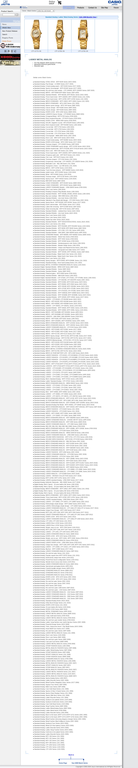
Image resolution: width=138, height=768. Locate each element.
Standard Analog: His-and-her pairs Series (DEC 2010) (52, 581)
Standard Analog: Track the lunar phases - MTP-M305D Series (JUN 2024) (58, 170)
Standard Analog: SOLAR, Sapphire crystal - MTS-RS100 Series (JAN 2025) (59, 123)
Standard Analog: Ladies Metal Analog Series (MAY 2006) (52, 708)
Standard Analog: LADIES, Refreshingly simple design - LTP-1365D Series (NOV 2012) (62, 506)
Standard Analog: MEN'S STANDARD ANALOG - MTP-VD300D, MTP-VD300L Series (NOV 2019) (66, 402)
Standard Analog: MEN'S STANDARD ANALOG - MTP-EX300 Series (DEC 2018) (60, 443)
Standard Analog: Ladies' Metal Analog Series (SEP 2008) (52, 650)
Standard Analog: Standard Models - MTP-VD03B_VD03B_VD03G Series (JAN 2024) (62, 194)
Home (24, 11)
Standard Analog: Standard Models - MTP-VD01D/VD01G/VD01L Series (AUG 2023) (61, 222)
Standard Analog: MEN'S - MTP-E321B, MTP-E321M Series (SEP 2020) (57, 342)
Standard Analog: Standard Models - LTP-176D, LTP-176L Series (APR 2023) (59, 230)
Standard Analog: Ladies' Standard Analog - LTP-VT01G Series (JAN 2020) (58, 381)
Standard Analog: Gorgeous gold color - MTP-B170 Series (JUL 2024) (57, 155)
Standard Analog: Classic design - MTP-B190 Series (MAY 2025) (55, 110)
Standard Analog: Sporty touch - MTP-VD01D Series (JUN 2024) (55, 178)
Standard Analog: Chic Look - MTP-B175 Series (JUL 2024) (53, 157)
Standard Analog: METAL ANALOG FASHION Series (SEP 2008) (55, 648)
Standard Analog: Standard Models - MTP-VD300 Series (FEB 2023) (56, 241)
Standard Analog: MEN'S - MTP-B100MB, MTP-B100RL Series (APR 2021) (58, 314)
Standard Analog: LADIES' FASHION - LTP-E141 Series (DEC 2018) (56, 456)
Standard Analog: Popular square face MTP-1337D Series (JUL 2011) (57, 555)
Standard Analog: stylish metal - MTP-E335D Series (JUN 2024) (55, 172)
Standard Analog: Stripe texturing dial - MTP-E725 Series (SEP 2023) (56, 209)
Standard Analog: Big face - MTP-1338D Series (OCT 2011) (53, 549)
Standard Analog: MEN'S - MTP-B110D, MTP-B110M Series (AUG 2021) (57, 301)
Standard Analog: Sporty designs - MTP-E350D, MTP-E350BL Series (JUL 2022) (60, 260)
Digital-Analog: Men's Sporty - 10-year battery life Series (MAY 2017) (56, 486)
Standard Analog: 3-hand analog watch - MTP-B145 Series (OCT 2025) (57, 86)
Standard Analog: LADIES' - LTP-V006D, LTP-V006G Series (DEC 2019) (57, 394)
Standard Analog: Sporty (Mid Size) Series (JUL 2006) (51, 695)
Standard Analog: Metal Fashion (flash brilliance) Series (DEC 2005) (56, 721)
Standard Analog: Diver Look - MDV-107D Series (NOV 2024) (54, 138)
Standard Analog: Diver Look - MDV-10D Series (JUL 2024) (53, 151)
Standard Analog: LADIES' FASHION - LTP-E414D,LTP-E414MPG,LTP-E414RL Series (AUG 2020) (66, 359)
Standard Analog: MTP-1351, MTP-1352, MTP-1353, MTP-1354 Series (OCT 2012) (61, 512)
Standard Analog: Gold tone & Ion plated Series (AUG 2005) (53, 732)
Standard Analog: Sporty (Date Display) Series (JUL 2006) (53, 693)
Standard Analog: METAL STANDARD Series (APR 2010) (52, 611)
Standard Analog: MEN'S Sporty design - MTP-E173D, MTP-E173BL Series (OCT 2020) (63, 336)
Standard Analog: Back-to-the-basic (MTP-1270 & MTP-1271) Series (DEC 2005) (60, 715)
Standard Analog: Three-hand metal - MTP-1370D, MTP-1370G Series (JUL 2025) (61, 99)
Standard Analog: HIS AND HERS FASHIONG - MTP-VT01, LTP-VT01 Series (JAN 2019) (63, 437)
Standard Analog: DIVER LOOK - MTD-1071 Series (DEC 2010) (55, 579)
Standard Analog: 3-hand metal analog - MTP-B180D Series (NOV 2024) (57, 140)
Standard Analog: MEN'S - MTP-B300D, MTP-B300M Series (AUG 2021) (58, 303)
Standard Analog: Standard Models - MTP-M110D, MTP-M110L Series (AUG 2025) (61, 95)
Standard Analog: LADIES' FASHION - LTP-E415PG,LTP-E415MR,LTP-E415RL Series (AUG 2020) (66, 361)
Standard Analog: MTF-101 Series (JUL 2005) (49, 738)
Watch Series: (32, 11)
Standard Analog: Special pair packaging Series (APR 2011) (53, 566)
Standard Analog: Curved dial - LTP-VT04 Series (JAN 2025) (54, 133)
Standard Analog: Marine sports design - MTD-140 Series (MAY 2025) (57, 105)
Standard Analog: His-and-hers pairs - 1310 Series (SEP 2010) (54, 590)
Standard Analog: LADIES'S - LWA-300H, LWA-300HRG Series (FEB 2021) (58, 316)
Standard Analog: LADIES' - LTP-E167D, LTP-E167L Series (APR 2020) (57, 372)
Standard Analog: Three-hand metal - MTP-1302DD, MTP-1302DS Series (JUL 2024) (62, 153)
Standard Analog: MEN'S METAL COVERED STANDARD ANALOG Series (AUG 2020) (62, 349)
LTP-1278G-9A (60, 51)
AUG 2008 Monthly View (87, 17)
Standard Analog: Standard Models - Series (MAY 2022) (52, 269)
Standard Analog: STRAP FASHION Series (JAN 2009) (52, 646)
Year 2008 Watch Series (80, 763)
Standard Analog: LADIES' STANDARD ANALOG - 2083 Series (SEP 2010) (58, 596)
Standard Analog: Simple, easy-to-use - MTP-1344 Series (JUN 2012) (57, 527)
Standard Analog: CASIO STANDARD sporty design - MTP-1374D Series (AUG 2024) (62, 146)
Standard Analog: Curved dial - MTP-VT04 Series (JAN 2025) (54, 129)
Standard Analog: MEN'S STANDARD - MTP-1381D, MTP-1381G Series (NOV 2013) (62, 495)
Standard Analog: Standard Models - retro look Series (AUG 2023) (55, 213)
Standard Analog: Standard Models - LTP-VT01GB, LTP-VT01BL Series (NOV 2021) (61, 290)
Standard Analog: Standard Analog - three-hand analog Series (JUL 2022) (58, 262)
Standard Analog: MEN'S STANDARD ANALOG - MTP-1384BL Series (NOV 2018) (61, 458)
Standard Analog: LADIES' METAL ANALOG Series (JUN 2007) (54, 674)
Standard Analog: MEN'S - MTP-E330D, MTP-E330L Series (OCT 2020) (57, 329)
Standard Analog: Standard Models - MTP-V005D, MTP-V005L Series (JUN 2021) (60, 310)
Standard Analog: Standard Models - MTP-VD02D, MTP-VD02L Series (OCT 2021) (61, 297)
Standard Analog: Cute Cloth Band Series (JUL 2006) (51, 689)
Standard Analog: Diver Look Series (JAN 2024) (49, 189)
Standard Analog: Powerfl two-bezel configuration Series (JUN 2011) (56, 560)
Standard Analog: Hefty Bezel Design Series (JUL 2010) (52, 603)
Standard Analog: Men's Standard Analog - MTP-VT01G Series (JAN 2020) (58, 379)
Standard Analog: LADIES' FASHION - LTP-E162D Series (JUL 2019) (56, 409)
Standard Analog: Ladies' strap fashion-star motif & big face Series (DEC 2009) (59, 622)
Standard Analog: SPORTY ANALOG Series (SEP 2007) (52, 665)
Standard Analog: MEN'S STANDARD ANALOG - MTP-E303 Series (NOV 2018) (60, 460)
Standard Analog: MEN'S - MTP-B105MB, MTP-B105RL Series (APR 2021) (58, 312)
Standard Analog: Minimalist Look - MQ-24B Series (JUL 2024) (54, 163)
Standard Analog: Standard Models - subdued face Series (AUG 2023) (57, 211)
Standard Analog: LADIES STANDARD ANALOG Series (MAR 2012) (56, 534)
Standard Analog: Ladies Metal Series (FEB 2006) (50, 710)
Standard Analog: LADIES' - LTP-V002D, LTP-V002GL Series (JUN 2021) (58, 306)
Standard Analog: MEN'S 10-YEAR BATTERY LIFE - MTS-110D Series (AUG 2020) (61, 353)
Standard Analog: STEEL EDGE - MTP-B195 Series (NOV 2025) (55, 82)
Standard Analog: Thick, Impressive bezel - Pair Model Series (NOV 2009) (58, 626)
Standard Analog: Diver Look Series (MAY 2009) (49, 637)
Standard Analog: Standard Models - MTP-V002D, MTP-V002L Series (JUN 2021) (60, 308)
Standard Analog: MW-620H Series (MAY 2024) (49, 181)
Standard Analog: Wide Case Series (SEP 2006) (49, 687)
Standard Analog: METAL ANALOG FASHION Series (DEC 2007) (55, 663)
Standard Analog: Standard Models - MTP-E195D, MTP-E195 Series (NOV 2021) (60, 282)
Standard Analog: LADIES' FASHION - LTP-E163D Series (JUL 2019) (56, 411)
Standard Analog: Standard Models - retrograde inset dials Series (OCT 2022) (59, 250)
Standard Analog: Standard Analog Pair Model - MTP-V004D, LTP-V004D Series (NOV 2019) (64, 405)
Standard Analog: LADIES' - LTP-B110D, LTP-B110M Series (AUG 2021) (57, 299)
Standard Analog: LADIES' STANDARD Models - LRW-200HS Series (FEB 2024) (60, 187)
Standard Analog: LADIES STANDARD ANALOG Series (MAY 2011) (56, 564)
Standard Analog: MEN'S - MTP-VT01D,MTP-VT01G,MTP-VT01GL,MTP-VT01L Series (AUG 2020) (66, 364)
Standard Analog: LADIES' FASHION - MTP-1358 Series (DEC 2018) (56, 452)
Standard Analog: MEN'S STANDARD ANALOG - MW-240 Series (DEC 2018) (59, 441)
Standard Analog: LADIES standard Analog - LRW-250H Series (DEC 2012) (58, 499)
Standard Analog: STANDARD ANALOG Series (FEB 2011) (53, 572)
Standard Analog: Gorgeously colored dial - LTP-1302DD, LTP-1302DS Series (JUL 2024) (63, 161)
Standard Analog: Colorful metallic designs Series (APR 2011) (54, 568)
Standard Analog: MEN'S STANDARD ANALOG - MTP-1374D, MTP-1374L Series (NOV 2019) (65, 398)
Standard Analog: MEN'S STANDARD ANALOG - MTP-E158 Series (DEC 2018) (60, 450)
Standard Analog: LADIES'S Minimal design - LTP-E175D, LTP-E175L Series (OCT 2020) (63, 340)
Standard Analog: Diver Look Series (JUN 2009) (49, 635)
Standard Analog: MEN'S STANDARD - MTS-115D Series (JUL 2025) (56, 103)
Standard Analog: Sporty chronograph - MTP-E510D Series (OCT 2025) (57, 88)
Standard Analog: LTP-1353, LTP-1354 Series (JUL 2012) (53, 521)
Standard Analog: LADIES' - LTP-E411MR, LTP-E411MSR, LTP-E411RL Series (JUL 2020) (63, 368)
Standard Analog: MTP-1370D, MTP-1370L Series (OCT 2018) (54, 478)
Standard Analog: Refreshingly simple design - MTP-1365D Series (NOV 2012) (59, 504)
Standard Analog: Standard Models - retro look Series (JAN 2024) (55, 198)
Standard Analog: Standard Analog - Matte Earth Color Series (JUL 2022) (58, 254)
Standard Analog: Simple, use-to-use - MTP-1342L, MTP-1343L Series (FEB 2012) (61, 538)
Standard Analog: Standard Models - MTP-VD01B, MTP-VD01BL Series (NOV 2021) (61, 286)
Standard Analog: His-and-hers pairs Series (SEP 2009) (52, 631)
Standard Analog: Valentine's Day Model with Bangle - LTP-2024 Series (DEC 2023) (61, 200)
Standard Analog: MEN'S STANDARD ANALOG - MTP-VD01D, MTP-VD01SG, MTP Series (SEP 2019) (67, 407)
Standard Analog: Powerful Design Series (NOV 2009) (51, 624)
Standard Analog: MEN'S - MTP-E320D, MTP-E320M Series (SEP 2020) (57, 344)
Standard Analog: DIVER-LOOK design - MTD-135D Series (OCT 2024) (57, 142)
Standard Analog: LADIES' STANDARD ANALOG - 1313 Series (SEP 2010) (58, 594)
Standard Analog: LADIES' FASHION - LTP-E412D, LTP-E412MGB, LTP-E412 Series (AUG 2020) (66, 355)
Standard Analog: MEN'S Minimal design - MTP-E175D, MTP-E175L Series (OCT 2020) (62, 338)
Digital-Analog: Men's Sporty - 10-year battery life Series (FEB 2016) (56, 491)
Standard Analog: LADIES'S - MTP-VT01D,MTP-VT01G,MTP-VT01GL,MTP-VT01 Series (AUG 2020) (67, 366)
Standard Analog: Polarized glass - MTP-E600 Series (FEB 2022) (55, 273)
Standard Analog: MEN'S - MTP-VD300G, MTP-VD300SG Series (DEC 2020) (59, 321)
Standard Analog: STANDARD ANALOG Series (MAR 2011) (53, 570)
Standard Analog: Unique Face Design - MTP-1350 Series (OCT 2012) (57, 510)
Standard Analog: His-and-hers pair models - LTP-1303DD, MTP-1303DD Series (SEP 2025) (64, 90)
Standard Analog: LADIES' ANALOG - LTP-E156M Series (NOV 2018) (57, 473)
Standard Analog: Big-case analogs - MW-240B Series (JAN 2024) (55, 196)
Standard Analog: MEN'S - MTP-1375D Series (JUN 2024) (53, 168)
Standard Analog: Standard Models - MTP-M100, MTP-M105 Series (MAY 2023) (60, 228)
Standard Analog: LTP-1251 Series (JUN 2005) (49, 747)
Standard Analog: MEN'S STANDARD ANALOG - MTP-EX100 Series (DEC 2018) (60, 445)
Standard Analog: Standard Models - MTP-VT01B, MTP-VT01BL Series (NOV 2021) (61, 288)
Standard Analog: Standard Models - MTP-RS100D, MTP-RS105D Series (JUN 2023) (62, 226)
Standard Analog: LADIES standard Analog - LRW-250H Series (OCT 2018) (58, 480)
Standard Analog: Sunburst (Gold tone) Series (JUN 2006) (53, 702)
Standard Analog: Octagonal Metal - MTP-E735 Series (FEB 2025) (55, 116)
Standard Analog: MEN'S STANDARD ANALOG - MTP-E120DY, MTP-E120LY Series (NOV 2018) (66, 463)
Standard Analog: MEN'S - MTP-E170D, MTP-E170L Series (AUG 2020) (57, 351)
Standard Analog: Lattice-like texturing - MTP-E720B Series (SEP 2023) (57, 206)
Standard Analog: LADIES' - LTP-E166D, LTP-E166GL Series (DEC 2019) (58, 389)
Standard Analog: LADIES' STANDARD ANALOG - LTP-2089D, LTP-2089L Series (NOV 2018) (65, 471)
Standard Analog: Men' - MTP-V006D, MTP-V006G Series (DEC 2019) (57, 392)
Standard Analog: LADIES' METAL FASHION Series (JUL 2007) (54, 671)
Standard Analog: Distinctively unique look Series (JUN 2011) (54, 557)
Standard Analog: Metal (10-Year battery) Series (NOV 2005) (54, 725)
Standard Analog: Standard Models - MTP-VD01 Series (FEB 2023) (56, 239)
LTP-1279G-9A (83, 51)
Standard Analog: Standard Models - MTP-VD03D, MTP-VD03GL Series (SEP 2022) (61, 252)
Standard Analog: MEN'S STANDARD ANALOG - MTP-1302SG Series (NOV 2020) (61, 325)
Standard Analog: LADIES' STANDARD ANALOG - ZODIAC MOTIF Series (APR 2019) (62, 420)
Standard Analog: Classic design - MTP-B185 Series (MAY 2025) (55, 107)
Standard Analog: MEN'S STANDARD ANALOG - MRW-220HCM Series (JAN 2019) (61, 433)
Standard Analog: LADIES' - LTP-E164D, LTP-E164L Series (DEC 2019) (57, 385)
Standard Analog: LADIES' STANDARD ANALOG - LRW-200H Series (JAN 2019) (60, 435)
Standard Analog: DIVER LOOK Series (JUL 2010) (50, 605)
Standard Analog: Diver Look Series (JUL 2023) (49, 224)
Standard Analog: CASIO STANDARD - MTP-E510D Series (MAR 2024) (57, 183)
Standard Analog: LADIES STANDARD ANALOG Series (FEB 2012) (56, 540)
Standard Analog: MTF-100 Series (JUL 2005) (49, 736)
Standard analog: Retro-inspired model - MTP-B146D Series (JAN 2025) (57, 125)
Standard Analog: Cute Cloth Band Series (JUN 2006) (51, 704)
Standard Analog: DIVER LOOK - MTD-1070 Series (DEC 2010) (55, 577)
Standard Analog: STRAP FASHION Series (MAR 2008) (52, 656)
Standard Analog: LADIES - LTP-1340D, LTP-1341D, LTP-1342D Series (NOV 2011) (61, 547)
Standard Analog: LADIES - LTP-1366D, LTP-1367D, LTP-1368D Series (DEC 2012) (61, 501)
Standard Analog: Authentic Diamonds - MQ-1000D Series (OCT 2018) (57, 482)
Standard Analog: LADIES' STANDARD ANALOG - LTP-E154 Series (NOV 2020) (60, 327)
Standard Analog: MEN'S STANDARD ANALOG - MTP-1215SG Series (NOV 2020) (61, 323)
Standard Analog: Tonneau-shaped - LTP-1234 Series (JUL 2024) (55, 159)
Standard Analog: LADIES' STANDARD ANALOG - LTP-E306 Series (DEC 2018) (60, 454)
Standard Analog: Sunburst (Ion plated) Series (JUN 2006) (53, 699)
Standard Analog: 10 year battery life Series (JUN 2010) (52, 607)
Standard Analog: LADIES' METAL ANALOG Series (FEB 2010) (54, 618)
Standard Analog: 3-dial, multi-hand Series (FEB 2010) (51, 615)
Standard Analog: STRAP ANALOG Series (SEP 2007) (52, 667)
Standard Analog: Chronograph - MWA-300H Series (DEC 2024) (55, 135)
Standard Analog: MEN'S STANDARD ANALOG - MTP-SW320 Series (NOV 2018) (61, 467)
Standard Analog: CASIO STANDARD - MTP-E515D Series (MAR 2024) (57, 185)
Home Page (63, 763)
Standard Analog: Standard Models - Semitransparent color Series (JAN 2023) (59, 243)
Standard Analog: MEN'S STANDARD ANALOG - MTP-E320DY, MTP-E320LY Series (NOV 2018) (66, 465)
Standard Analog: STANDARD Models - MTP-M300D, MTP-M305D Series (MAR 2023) (62, 234)
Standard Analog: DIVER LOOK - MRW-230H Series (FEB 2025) (55, 120)
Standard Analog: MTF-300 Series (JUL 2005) (49, 743)
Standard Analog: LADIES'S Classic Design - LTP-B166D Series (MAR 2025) (59, 114)
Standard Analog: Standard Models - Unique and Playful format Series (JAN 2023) (60, 247)
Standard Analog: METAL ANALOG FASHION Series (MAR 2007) (55, 676)
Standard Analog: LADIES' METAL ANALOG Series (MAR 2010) (55, 613)
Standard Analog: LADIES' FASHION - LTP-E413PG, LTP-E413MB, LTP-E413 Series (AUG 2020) (66, 357)
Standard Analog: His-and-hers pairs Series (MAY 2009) (52, 639)
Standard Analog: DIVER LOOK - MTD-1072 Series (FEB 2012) (55, 536)
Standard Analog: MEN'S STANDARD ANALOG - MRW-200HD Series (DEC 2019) (61, 383)
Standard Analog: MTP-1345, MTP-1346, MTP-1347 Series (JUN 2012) (57, 529)
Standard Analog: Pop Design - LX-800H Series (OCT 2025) (53, 84)
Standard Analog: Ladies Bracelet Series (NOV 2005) (51, 727)
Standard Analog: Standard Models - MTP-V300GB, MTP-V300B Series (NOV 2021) (61, 293)
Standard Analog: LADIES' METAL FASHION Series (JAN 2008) (55, 661)
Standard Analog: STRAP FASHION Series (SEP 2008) (52, 652)
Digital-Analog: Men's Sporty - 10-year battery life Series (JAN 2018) (56, 484)
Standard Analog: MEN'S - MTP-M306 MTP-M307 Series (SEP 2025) (56, 92)
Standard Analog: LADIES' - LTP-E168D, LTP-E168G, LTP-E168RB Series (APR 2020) (62, 374)
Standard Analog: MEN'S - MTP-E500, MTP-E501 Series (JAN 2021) (56, 318)
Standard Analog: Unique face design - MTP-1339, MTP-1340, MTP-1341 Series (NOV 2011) (64, 544)
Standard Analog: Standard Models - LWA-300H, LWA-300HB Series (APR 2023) (60, 232)
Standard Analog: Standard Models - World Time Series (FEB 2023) (56, 237)
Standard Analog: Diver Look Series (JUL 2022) (49, 258)
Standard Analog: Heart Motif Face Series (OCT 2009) (52, 628)
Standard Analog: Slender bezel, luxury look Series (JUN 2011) (54, 562)
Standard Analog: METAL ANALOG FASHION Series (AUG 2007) (55, 669)
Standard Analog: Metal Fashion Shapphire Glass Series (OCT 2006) (56, 682)
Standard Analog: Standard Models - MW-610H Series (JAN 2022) (55, 275)
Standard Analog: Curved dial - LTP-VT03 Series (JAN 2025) (54, 131)
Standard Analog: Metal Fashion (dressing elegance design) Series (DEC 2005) (60, 719)
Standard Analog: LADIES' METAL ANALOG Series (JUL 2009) (54, 633)
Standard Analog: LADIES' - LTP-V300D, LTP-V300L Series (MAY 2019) (57, 415)
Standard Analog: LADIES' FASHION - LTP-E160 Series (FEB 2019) (56, 430)
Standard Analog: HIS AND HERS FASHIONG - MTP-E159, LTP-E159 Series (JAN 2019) (63, 439)
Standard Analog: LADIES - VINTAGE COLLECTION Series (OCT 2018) (57, 476)
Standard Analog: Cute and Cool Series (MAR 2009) (51, 641)
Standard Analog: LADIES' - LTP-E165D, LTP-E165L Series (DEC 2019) (57, 387)
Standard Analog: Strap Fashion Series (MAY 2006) (51, 706)
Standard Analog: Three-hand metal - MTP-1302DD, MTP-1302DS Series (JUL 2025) (62, 97)
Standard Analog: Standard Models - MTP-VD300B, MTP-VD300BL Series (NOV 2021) (62, 295)
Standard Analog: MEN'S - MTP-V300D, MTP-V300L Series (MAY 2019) (57, 413)
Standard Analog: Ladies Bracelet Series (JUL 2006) (51, 697)
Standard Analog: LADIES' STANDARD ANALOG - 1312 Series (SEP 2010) (58, 592)
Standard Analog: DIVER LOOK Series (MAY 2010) (50, 609)
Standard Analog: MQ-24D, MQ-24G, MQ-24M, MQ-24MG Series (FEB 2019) (59, 426)
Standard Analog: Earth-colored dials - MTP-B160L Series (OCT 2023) (57, 204)
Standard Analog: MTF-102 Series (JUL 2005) (49, 740)
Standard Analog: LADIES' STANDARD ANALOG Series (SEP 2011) (56, 551)
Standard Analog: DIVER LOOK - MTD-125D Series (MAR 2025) (55, 112)
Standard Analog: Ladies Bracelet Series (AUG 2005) (51, 734)
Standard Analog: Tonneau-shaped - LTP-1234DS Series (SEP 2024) (56, 144)
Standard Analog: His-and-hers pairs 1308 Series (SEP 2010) (54, 588)
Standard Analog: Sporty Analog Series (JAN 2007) (50, 678)
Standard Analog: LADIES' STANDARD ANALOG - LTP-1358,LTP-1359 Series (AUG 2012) (63, 519)
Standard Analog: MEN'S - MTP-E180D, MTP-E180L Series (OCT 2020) (57, 331)
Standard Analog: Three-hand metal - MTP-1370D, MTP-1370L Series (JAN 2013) (61, 497)
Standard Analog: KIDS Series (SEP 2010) (48, 585)
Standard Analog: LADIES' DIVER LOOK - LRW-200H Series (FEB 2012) (58, 542)
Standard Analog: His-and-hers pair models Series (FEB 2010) (54, 620)
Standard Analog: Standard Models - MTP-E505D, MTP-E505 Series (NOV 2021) (60, 284)
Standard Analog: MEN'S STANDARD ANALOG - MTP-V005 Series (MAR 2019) (60, 422)
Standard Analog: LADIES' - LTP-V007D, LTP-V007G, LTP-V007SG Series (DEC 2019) (62, 396)
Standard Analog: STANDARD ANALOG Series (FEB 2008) (53, 659)
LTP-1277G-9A (36, 51)
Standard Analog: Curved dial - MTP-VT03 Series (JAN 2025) (54, 127)
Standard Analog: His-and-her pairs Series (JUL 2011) (51, 553)
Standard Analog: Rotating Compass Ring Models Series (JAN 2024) (56, 191)
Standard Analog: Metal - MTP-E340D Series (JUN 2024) (52, 174)
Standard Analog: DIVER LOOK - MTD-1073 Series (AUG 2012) (55, 516)
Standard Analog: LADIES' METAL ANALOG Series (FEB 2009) (54, 643)
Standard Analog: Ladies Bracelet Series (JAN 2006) (51, 712)
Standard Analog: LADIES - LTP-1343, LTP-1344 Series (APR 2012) (56, 532)
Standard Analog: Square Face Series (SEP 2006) (50, 684)
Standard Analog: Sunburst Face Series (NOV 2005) (51, 723)
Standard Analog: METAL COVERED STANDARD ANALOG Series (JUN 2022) (60, 265)
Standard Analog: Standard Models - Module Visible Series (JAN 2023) (57, 245)
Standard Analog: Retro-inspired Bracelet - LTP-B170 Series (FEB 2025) (57, 118)
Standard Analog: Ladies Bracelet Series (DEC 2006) (51, 680)
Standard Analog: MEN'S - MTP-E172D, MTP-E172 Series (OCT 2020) (57, 333)
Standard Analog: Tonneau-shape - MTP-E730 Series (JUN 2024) (55, 176)
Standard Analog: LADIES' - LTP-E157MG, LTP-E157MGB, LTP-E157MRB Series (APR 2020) (64, 370)
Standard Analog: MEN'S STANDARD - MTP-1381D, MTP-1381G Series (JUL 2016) (61, 488)
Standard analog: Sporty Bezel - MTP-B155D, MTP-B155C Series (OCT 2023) (59, 202)
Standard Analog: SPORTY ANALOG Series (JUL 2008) (52, 654)
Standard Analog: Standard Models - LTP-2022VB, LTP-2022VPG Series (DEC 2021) (61, 280)
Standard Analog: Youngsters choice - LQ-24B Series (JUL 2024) (55, 166)
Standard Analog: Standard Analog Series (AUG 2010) (51, 600)
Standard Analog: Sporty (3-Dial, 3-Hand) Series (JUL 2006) (53, 691)
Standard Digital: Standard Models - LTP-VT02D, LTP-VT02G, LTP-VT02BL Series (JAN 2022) (65, 278)
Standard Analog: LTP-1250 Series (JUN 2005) (49, 745)
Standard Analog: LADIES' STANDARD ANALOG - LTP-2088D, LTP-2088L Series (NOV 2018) (65, 469)
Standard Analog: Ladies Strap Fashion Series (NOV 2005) (53, 730)
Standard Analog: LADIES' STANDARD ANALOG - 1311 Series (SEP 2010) (58, 598)
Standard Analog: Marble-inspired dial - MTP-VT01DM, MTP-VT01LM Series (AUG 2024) (63, 148)
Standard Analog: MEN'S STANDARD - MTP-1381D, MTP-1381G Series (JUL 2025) (61, 101)
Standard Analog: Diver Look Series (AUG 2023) (50, 215)
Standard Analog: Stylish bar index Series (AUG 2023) (51, 219)
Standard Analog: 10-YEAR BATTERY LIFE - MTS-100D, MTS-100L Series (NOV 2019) (62, 400)
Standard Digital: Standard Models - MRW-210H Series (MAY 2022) (56, 267)
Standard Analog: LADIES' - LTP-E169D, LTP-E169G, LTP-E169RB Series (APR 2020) (62, 377)
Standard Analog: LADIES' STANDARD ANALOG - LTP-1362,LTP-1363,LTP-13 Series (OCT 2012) (66, 508)
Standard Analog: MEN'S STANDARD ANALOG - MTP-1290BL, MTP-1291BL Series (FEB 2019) (65, 428)
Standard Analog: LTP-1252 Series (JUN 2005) (49, 749)
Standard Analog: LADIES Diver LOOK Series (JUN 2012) (53, 523)
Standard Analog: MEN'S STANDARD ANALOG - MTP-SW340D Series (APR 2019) (61, 417)
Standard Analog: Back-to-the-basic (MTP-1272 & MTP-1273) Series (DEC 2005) (60, 717)
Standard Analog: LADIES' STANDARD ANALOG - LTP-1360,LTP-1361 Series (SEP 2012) (63, 514)
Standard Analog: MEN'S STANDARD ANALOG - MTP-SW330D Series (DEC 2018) (61, 448)
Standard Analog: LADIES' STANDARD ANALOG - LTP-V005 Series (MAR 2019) (60, 424)
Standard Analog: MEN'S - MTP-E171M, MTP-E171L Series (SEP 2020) (57, 346)
